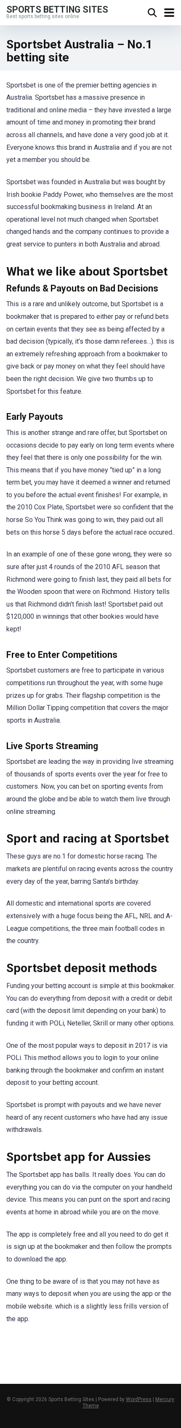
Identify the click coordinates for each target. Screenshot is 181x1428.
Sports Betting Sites (57, 9)
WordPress (139, 1399)
